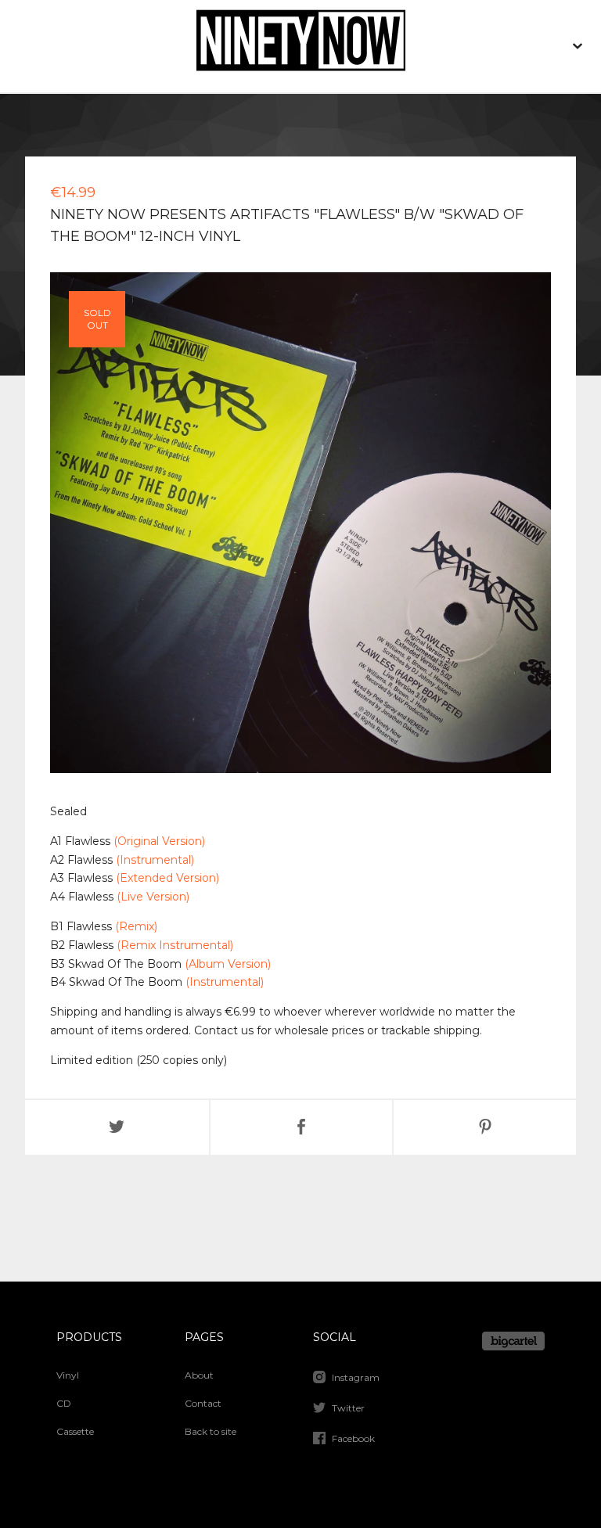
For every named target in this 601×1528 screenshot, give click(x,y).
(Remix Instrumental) (175, 945)
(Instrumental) (155, 860)
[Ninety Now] (300, 46)
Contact (203, 1403)
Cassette (75, 1431)
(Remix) (136, 926)
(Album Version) (228, 964)
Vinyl (67, 1375)
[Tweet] (117, 1127)
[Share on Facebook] (302, 1127)
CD (63, 1403)
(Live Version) (153, 897)
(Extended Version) (167, 878)
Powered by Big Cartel (513, 1341)
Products (89, 1337)
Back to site (210, 1431)
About (199, 1375)
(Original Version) (159, 841)
